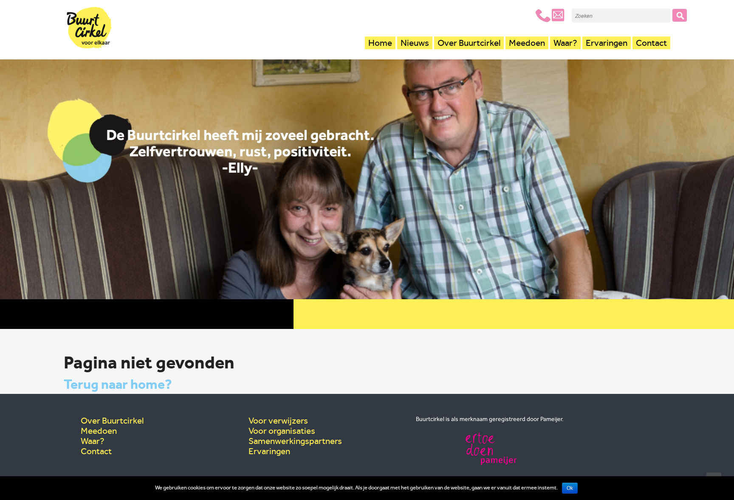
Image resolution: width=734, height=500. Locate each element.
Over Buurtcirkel (469, 43)
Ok (570, 488)
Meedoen (527, 43)
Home (380, 43)
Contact (651, 43)
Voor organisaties (281, 431)
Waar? (565, 43)
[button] (679, 15)
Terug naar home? (118, 384)
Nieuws (415, 43)
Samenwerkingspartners (295, 441)
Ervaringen (606, 43)
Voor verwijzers (278, 421)
